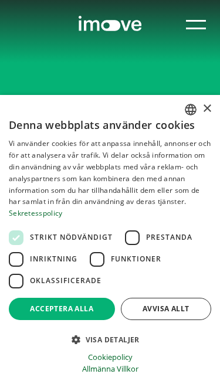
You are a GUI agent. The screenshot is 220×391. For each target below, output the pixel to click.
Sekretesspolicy (36, 213)
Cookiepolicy (110, 357)
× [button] (206, 108)
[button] (110, 338)
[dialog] (110, 243)
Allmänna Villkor (110, 369)
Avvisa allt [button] (166, 309)
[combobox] (191, 109)
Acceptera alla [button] (61, 309)
